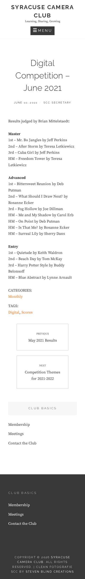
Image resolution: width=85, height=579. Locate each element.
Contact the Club (22, 443)
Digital (13, 312)
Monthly (15, 296)
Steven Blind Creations (50, 571)
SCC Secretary (57, 102)
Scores (27, 312)
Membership (19, 424)
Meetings (16, 433)
